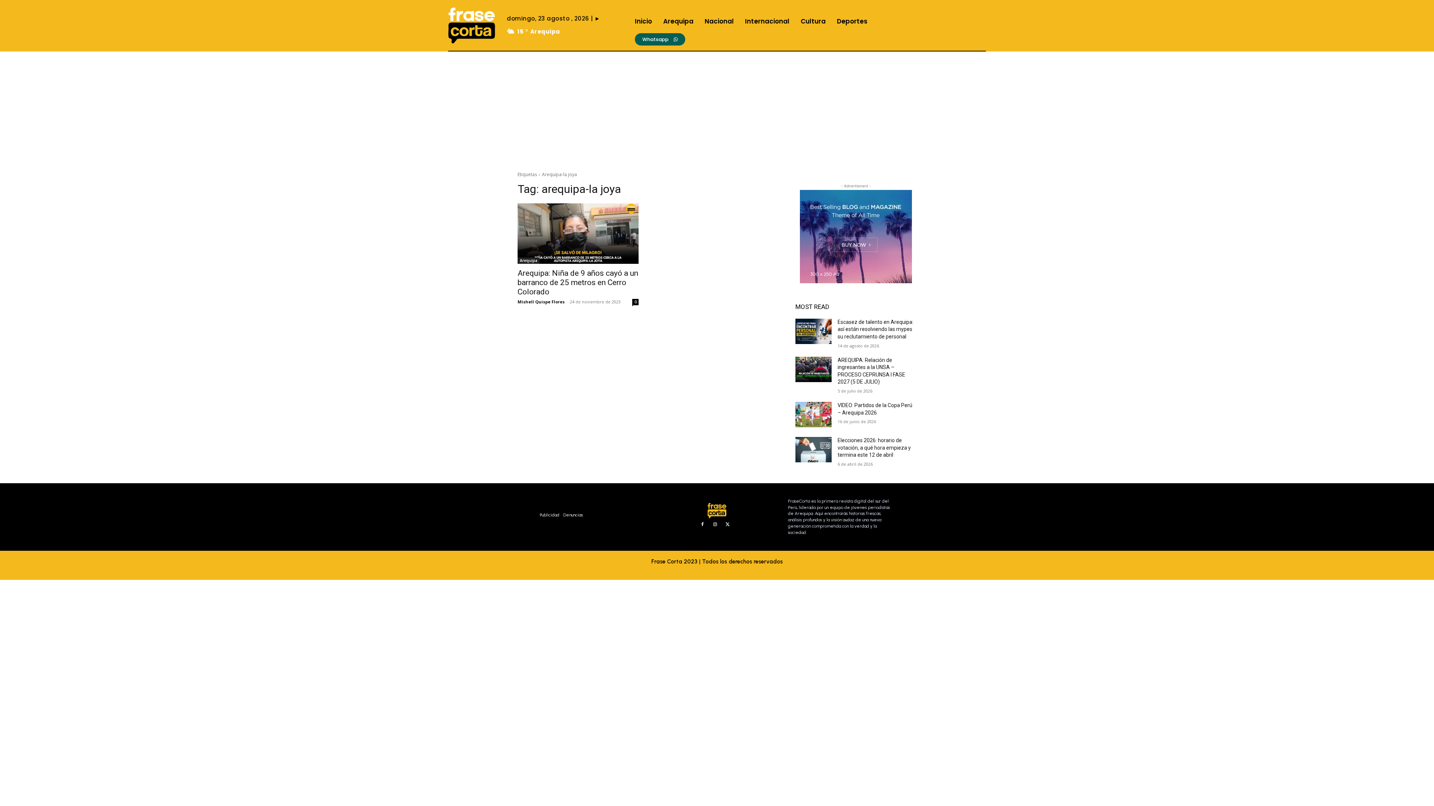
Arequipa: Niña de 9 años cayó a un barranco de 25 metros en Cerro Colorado (578, 282)
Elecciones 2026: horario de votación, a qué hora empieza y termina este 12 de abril (874, 447)
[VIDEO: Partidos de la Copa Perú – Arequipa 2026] (813, 414)
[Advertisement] (717, 107)
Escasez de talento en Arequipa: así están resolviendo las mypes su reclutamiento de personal (875, 329)
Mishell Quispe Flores (541, 301)
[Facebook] (702, 524)
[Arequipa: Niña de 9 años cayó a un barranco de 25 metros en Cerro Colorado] (578, 233)
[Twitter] (727, 524)
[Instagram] (715, 524)
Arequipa (528, 260)
